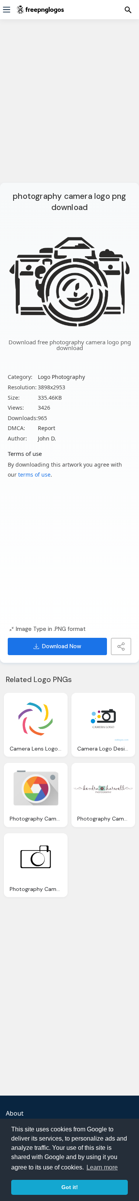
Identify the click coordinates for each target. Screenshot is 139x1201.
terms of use (34, 474)
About (15, 1113)
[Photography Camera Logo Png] (103, 788)
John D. (47, 438)
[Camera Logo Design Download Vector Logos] (103, 718)
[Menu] (6, 9)
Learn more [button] (102, 1167)
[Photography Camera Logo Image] (36, 859)
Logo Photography (61, 376)
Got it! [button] (69, 1187)
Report (46, 428)
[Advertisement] (69, 106)
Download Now (61, 646)
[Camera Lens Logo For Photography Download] (36, 718)
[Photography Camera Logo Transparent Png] (36, 788)
